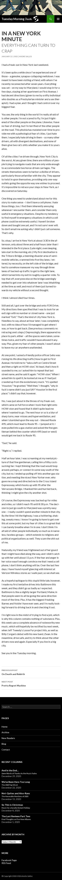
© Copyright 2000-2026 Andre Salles (17, 876)
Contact (6, 749)
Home (4, 726)
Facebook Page (9, 860)
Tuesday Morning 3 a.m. (17, 19)
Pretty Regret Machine (14, 684)
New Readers (8, 738)
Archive (5, 732)
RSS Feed (6, 863)
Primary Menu (58, 19)
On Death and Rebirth (13, 672)
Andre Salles (25, 56)
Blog (4, 743)
